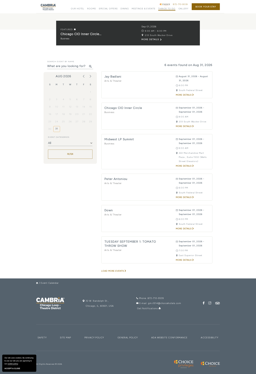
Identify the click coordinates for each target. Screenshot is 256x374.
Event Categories (58, 137)
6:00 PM (183, 85)
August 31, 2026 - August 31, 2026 (193, 78)
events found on (188, 65)
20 (77, 114)
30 (50, 129)
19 (70, 114)
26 (70, 121)
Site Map (65, 337)
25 (63, 121)
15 (90, 106)
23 (49, 121)
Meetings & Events (143, 8)
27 (77, 121)
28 (83, 121)
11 (63, 106)
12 (70, 106)
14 (83, 106)
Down (108, 210)
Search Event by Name (60, 62)
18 (63, 114)
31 (56, 128)
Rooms (91, 8)
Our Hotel (77, 8)
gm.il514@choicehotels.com (164, 303)
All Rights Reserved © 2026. (49, 364)
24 (56, 121)
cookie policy (13, 364)
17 (56, 114)
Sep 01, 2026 (148, 26)
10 (56, 106)
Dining (125, 8)
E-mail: (160, 303)
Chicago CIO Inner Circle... (81, 34)
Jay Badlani (112, 76)
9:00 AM (183, 117)
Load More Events (112, 271)
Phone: (151, 298)
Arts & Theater (113, 81)
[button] (206, 6)
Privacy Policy (94, 337)
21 (83, 114)
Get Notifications (148, 308)
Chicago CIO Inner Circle (123, 108)
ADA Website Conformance (169, 337)
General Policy (127, 337)
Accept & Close (12, 368)
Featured (67, 29)
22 (90, 114)
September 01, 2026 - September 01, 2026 (191, 110)
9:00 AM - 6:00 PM (155, 31)
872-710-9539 (180, 4)
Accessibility (209, 337)
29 (90, 121)
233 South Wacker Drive (158, 35)
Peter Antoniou (116, 179)
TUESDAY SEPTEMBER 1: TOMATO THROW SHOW (130, 244)
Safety (42, 337)
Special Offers (108, 8)
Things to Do (166, 8)
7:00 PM (183, 250)
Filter (70, 154)
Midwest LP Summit (119, 139)
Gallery (183, 8)
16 (50, 114)
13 (77, 106)
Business (65, 38)
